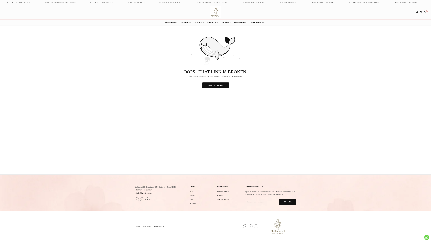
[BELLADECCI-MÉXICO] (215, 12)
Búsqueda (193, 203)
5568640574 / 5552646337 (143, 190)
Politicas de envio (223, 192)
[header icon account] (421, 12)
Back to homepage (215, 85)
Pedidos (192, 195)
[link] (240, 22)
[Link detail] (137, 199)
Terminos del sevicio (224, 199)
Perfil (191, 199)
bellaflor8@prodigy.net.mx (143, 193)
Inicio (191, 192)
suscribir (288, 202)
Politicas (220, 195)
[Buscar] (417, 12)
